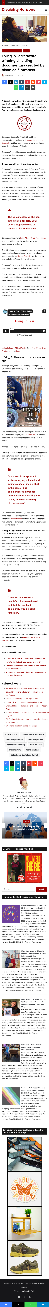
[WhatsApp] (16, 87)
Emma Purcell (9, 75)
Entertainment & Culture (19, 46)
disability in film (36, 739)
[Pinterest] (27, 82)
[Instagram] (31, 807)
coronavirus (11, 734)
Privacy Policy (19, 1291)
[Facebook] (4, 82)
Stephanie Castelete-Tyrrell (25, 755)
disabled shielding (16, 744)
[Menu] (46, 10)
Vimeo (17, 351)
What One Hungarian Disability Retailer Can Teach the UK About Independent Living (33, 953)
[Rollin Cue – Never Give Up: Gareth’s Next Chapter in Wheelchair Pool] (11, 1061)
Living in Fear (33, 750)
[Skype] (44, 82)
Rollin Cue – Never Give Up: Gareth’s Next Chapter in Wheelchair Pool (31, 1047)
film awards (36, 744)
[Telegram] (21, 87)
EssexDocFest (29, 435)
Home (5, 46)
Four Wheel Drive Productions (33, 238)
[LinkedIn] (16, 82)
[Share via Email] (27, 87)
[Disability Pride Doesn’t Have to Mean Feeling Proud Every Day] (11, 1104)
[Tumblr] (21, 82)
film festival (15, 750)
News (26, 51)
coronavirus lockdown (33, 734)
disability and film (15, 739)
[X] (10, 82)
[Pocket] (38, 82)
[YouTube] (27, 807)
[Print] (33, 87)
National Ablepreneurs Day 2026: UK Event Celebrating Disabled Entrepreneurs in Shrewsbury (34, 908)
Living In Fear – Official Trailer (14, 348)
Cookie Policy (30, 1291)
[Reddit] (33, 82)
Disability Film (16, 519)
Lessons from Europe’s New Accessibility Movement (26, 827)
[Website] (17, 807)
